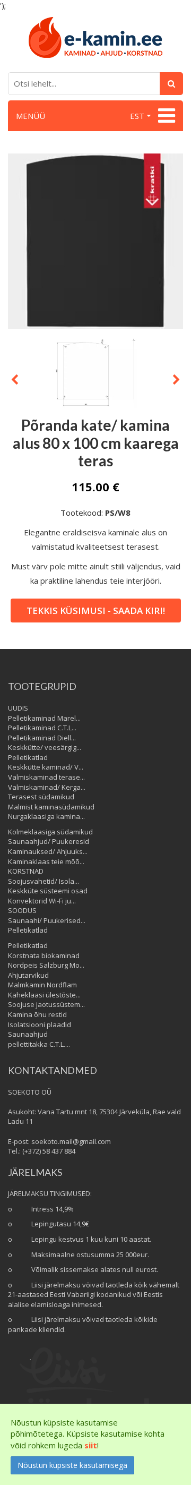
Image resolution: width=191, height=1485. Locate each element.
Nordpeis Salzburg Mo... (46, 965)
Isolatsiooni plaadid (39, 1024)
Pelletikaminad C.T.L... (42, 727)
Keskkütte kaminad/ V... (45, 767)
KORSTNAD (26, 871)
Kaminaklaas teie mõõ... (46, 861)
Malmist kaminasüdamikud (51, 807)
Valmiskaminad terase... (46, 777)
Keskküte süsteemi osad (48, 890)
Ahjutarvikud (28, 975)
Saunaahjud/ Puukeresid (48, 841)
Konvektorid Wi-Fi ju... (42, 901)
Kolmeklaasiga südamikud (50, 832)
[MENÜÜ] (165, 116)
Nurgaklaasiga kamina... (46, 816)
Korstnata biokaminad (44, 955)
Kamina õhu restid (37, 1014)
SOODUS (22, 910)
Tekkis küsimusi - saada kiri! (96, 610)
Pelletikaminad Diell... (42, 737)
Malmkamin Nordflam (42, 984)
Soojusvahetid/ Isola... (43, 881)
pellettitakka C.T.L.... (39, 1044)
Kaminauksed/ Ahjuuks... (48, 851)
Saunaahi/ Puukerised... (46, 920)
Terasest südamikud (41, 796)
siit (90, 1445)
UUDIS (18, 708)
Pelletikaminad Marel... (44, 718)
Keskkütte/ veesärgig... (44, 747)
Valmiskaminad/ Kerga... (46, 787)
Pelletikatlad (28, 757)
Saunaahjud (28, 1034)
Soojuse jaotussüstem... (46, 1004)
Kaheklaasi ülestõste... (44, 995)
